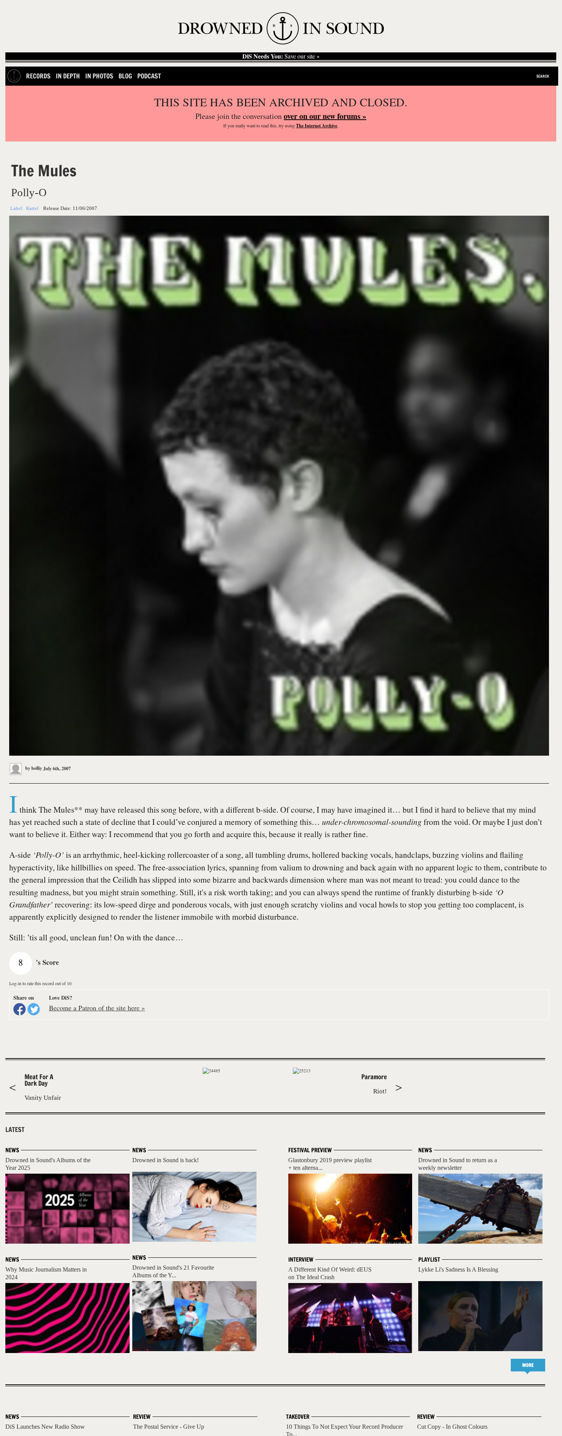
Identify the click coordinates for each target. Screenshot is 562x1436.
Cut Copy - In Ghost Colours (452, 1426)
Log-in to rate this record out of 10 (40, 983)
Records (38, 76)
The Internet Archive (316, 125)
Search (542, 76)
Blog (125, 76)
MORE (528, 1365)
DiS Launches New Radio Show (45, 1426)
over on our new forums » (325, 116)
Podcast (149, 76)
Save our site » (281, 56)
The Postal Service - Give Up (168, 1426)
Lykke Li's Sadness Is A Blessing (458, 1269)
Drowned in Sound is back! (165, 1160)
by (33, 768)
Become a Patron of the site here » (97, 1007)
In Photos (99, 76)
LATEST (14, 1129)
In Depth (68, 76)
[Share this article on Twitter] (34, 1009)
